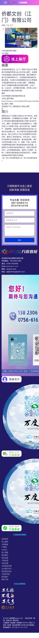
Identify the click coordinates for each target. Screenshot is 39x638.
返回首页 (5, 539)
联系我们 (5, 577)
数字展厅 (5, 555)
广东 (7, 25)
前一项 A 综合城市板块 (11, 158)
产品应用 (5, 560)
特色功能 (5, 558)
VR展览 (4, 547)
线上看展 (5, 552)
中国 (3, 25)
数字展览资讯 (7, 571)
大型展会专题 (7, 566)
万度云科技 (6, 574)
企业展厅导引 (7, 568)
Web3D (4, 550)
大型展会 (5, 544)
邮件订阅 (5, 579)
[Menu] (5, 2)
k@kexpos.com (12, 266)
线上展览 (5, 541)
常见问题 (5, 563)
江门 (11, 25)
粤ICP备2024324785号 (19, 627)
